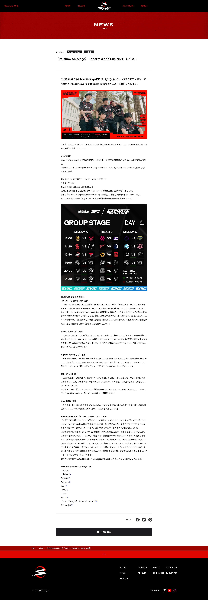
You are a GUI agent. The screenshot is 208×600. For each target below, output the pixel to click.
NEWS (68, 6)
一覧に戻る (106, 532)
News (41, 548)
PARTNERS (128, 6)
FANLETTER (171, 573)
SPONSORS (171, 567)
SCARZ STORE (11, 6)
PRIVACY (124, 578)
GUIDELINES (158, 573)
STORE (123, 567)
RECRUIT (142, 573)
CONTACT (142, 567)
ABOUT (144, 6)
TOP (33, 548)
